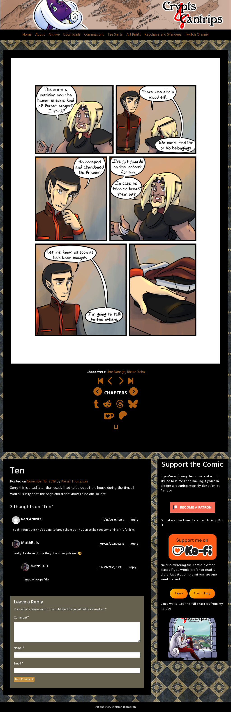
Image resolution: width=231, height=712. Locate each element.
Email (17, 664)
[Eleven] (120, 381)
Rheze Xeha (136, 372)
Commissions (94, 35)
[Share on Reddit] (107, 404)
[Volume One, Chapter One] (100, 381)
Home (27, 35)
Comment (20, 618)
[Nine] (110, 381)
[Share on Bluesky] (133, 404)
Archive (54, 35)
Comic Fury (202, 593)
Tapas (179, 593)
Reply (134, 520)
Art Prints (133, 35)
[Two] (130, 381)
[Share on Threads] (120, 404)
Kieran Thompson (74, 482)
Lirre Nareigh (116, 372)
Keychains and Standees (163, 35)
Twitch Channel (196, 35)
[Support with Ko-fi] (109, 416)
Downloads (72, 35)
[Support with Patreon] (123, 416)
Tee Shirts (115, 35)
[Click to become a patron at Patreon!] (192, 507)
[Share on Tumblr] (96, 404)
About (40, 35)
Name (18, 648)
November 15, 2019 (41, 482)
